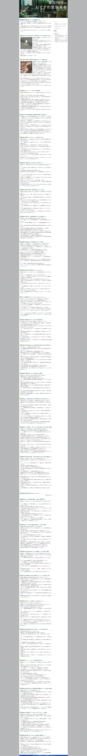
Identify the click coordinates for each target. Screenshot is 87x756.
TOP (56, 21)
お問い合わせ (57, 28)
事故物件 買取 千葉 (48, 495)
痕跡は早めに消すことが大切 (60, 26)
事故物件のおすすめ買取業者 (43, 755)
